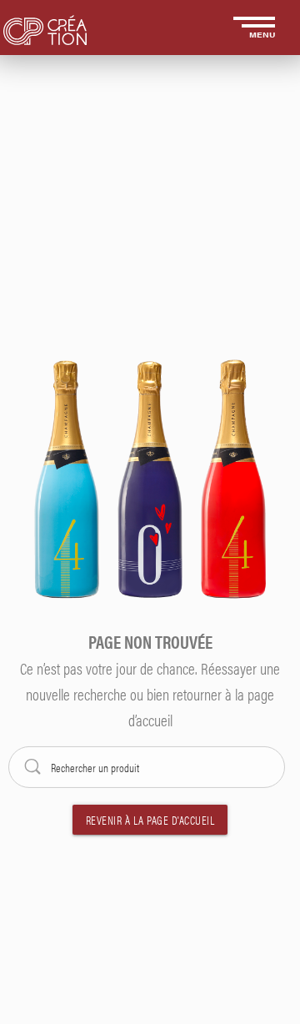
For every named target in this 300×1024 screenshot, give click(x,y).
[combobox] (150, 767)
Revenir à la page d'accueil (150, 819)
